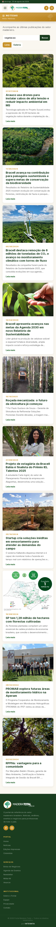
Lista (7, 45)
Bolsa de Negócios (11, 867)
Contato (6, 908)
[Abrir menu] (5, 8)
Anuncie (6, 882)
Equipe (6, 900)
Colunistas (7, 853)
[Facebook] (46, 8)
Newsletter (8, 874)
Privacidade (8, 904)
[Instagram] (52, 8)
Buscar (45, 38)
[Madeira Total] (20, 8)
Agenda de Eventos (12, 871)
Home (6, 841)
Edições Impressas (11, 849)
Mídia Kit (7, 878)
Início (4, 19)
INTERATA (30, 924)
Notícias (11, 19)
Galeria (17, 45)
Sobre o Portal (9, 896)
